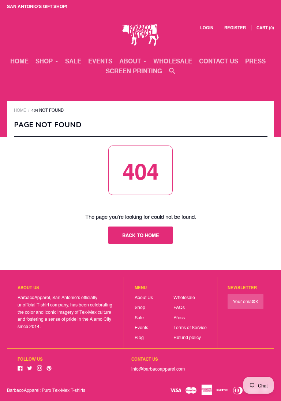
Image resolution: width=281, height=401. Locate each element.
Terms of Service (190, 327)
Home (19, 60)
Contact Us (218, 60)
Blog (139, 337)
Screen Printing (134, 70)
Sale (73, 60)
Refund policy (187, 337)
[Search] (172, 74)
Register (235, 27)
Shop (140, 307)
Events (100, 60)
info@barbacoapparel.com (158, 368)
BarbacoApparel (23, 390)
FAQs (179, 307)
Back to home (140, 235)
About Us (144, 297)
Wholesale (172, 60)
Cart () (265, 27)
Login (206, 27)
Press (255, 60)
